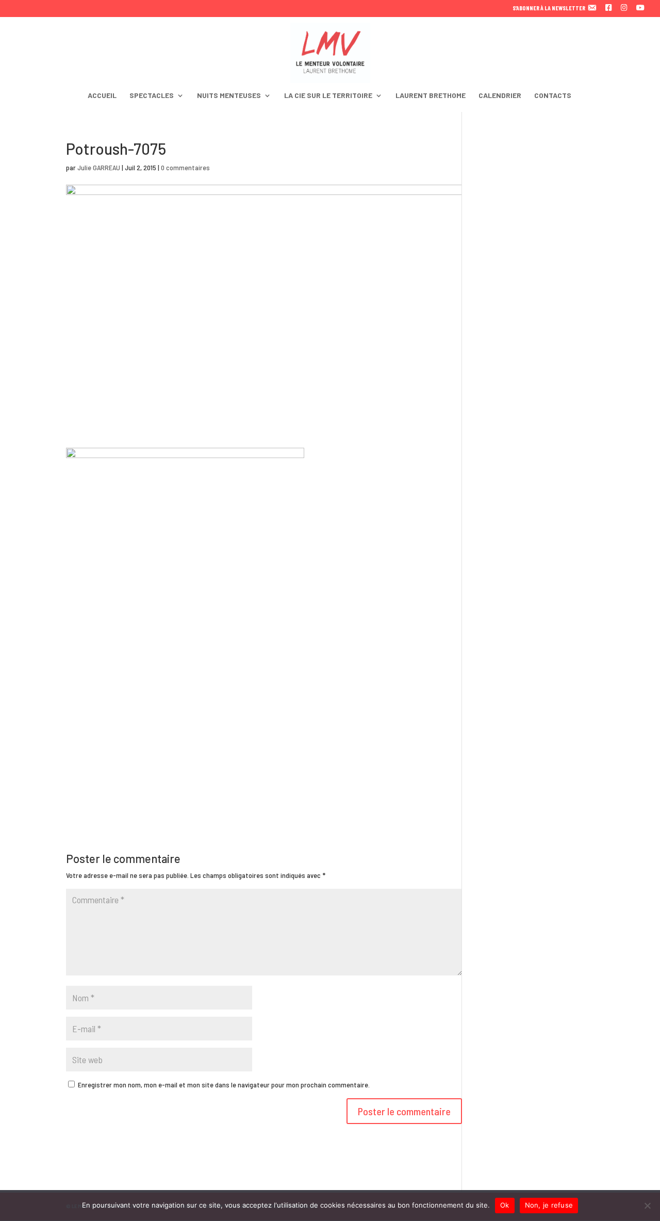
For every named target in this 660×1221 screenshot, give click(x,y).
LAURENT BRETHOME (430, 96)
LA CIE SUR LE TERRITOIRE (328, 96)
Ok (504, 1205)
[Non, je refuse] (647, 1205)
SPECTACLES (151, 96)
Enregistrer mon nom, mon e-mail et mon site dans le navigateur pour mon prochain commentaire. (224, 1084)
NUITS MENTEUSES (229, 96)
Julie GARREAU (98, 167)
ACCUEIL (102, 96)
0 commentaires (185, 167)
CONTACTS (552, 96)
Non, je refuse (549, 1205)
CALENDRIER (499, 96)
